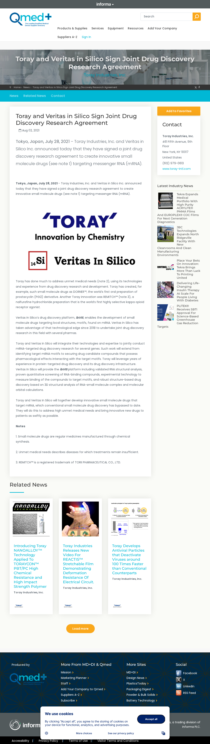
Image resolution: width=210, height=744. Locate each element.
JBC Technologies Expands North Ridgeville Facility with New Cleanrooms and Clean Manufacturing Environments (178, 241)
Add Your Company (162, 28)
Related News (34, 95)
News (26, 87)
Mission (66, 672)
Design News (135, 678)
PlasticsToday (136, 683)
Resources (136, 28)
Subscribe (68, 700)
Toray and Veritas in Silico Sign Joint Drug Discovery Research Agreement (75, 87)
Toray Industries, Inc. (105, 74)
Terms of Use (80, 741)
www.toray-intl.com (176, 169)
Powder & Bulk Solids (141, 695)
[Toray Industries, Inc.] (19, 606)
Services (97, 28)
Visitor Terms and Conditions (118, 741)
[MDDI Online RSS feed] (179, 693)
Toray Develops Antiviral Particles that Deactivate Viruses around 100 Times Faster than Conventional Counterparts (129, 559)
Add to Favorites (179, 111)
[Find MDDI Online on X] (179, 680)
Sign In (86, 37)
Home (17, 87)
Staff (64, 683)
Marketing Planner (74, 678)
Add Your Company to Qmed (82, 689)
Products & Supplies (72, 28)
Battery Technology (141, 700)
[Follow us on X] (195, 87)
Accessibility (22, 741)
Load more (80, 629)
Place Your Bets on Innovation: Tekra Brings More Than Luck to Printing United (188, 269)
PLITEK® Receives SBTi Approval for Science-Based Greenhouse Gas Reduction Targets (178, 316)
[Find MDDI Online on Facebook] (179, 673)
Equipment (116, 28)
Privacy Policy (51, 741)
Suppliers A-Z (67, 37)
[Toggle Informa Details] (105, 4)
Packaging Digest (139, 689)
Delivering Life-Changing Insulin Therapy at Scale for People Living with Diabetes (188, 291)
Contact (58, 95)
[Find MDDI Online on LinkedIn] (179, 686)
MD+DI (131, 672)
